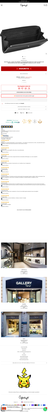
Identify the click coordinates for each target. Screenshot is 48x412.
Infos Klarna (24, 354)
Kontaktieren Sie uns (24, 109)
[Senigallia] (24, 255)
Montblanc (24, 60)
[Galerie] (24, 290)
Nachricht (24, 350)
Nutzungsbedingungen (24, 356)
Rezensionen (24, 348)
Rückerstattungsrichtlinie (24, 359)
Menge (24, 80)
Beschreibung (24, 73)
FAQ (24, 353)
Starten (23, 58)
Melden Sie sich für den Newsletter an (24, 362)
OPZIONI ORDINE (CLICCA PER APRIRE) (24, 92)
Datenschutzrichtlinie (24, 358)
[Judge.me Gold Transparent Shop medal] (24, 121)
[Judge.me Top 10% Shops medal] (40, 121)
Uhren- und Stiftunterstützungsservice (24, 351)
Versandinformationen (24, 106)
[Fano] (24, 324)
